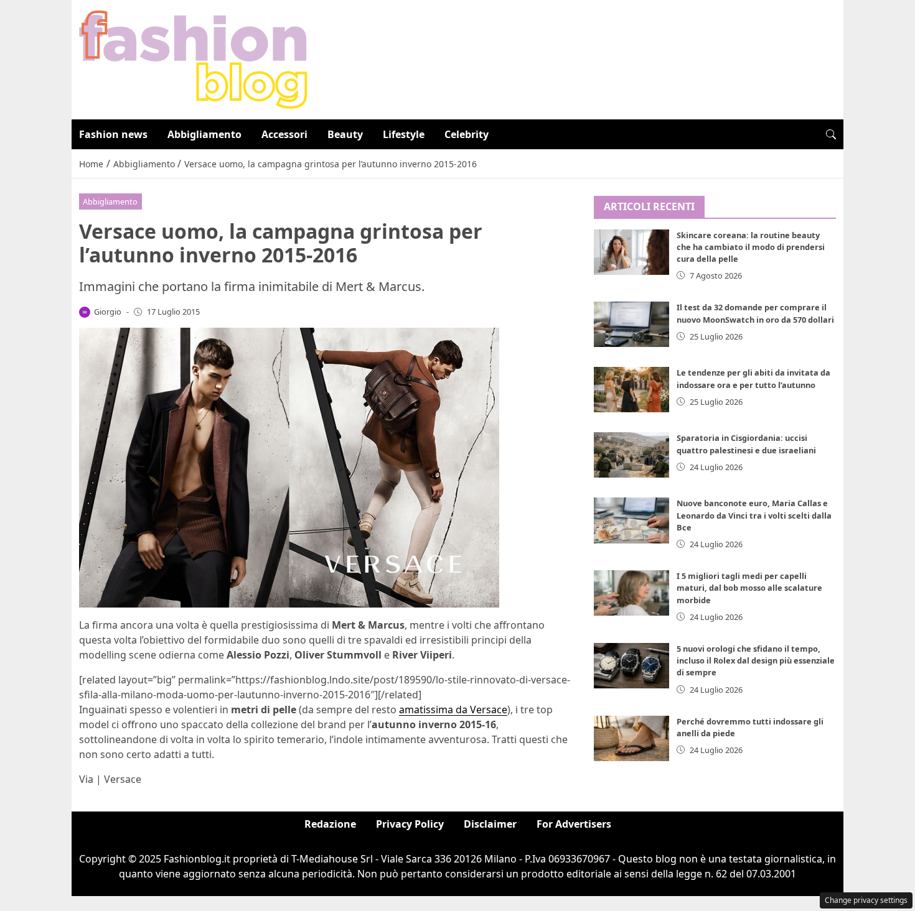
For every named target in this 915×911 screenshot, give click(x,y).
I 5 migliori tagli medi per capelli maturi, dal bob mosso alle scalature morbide (749, 587)
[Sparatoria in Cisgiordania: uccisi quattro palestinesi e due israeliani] (632, 455)
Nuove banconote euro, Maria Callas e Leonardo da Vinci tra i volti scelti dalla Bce (754, 514)
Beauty (345, 134)
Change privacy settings (866, 900)
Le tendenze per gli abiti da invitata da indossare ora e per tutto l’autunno (753, 378)
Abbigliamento (204, 134)
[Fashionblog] (193, 58)
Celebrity (466, 134)
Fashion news (113, 134)
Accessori (284, 134)
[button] (831, 134)
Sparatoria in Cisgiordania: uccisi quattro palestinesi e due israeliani (746, 443)
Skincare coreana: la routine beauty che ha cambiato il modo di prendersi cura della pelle (751, 246)
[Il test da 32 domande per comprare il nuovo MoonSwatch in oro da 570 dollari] (632, 324)
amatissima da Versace (453, 709)
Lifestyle (404, 134)
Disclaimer (490, 824)
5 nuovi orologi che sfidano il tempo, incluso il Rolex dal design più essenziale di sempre (756, 660)
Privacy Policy (410, 824)
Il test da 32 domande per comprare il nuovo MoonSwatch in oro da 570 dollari (755, 313)
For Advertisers (574, 824)
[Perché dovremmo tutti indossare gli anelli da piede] (632, 738)
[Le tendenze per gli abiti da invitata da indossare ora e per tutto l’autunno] (632, 389)
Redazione (330, 824)
